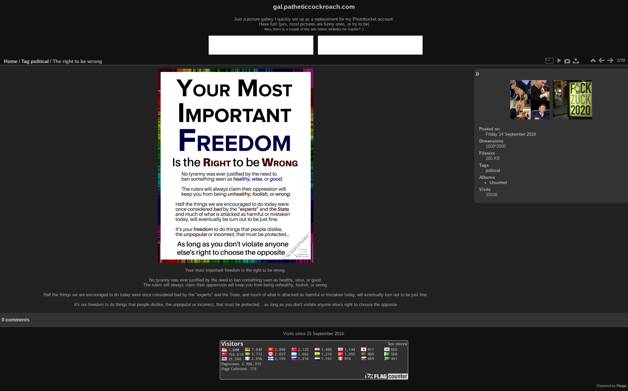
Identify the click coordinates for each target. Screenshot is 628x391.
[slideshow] (559, 60)
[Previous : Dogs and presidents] (601, 60)
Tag (25, 61)
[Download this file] (576, 60)
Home (10, 61)
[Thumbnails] (593, 60)
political (40, 61)
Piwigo (622, 386)
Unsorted (498, 182)
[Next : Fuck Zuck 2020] (610, 60)
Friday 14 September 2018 (511, 134)
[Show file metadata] (567, 60)
